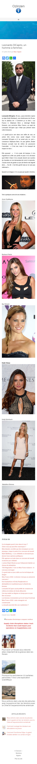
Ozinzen (18, 6)
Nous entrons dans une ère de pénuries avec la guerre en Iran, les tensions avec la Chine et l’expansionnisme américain (18, 703)
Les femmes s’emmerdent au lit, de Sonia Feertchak (18, 598)
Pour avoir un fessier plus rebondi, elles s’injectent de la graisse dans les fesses (17, 652)
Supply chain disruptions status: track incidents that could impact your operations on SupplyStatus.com (18, 626)
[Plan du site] (18, 13)
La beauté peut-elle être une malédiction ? (15, 605)
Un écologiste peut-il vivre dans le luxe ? (15, 544)
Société (13, 615)
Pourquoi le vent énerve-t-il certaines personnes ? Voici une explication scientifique (17, 677)
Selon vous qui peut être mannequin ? (14, 546)
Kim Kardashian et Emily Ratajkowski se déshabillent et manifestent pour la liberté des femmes (16, 584)
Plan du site (18, 759)
